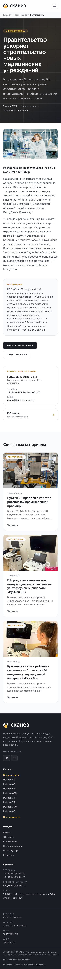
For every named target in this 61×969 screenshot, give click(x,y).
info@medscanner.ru (14, 885)
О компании (10, 841)
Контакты (8, 855)
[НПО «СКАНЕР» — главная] (14, 6)
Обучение (8, 837)
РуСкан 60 (9, 784)
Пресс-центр (20, 15)
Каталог (7, 832)
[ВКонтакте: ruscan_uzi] (14, 758)
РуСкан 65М (10, 793)
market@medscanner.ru (20, 400)
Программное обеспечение (16, 959)
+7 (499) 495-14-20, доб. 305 (24, 392)
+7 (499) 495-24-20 (14, 877)
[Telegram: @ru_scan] (6, 758)
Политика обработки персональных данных (23, 964)
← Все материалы (17, 354)
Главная (7, 15)
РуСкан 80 (9, 811)
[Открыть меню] (54, 6)
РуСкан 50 (9, 779)
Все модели (11, 775)
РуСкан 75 (9, 802)
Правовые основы (13, 846)
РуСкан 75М (10, 806)
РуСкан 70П (10, 797)
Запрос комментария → (20, 345)
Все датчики (11, 817)
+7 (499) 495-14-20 (14, 873)
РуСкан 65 (9, 788)
